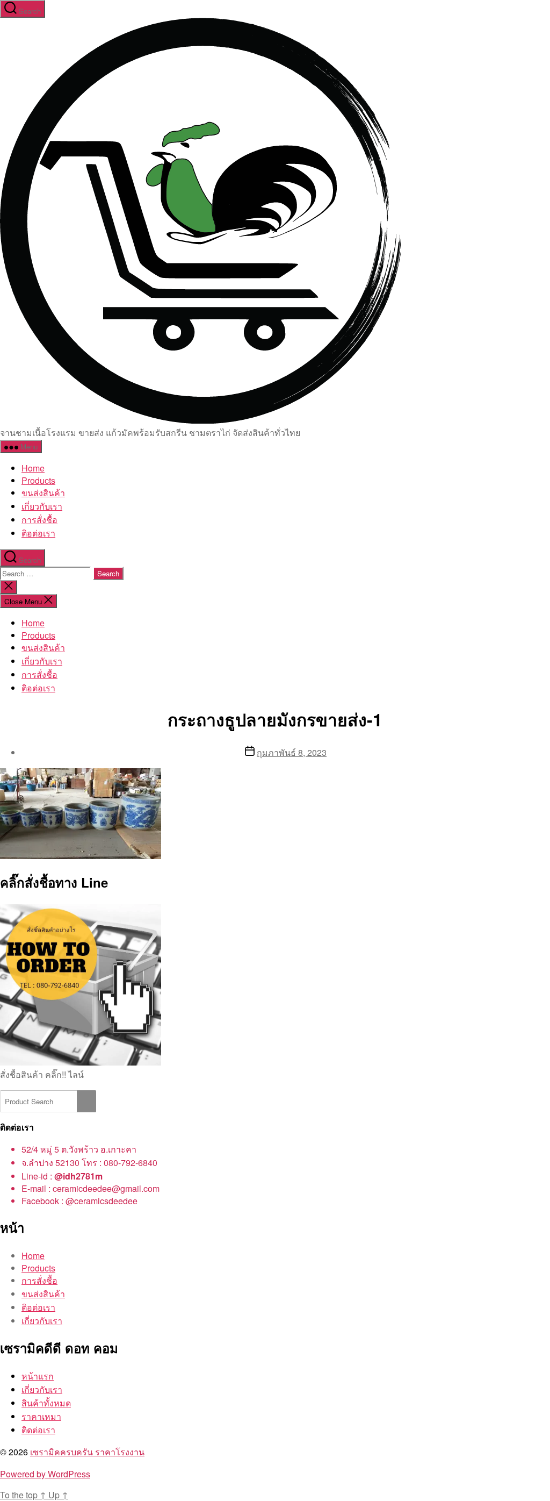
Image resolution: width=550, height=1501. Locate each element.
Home (33, 468)
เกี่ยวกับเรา (41, 506)
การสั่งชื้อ (39, 519)
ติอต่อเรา (38, 533)
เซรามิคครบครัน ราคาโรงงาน (87, 1452)
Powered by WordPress (45, 1474)
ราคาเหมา (41, 1416)
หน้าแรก (37, 1376)
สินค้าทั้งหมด (46, 1403)
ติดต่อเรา (38, 1430)
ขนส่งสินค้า (43, 493)
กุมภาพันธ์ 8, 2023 (292, 752)
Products (38, 480)
